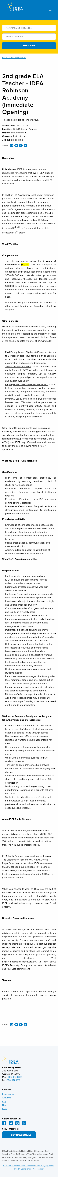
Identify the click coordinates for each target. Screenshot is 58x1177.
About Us (6, 1097)
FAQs (4, 1109)
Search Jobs (8, 1094)
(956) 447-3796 (13, 1080)
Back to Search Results (14, 57)
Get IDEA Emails (20, 1134)
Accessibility (38, 1169)
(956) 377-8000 (15, 1077)
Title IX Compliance (22, 1169)
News (4, 1105)
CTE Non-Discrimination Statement (19, 1165)
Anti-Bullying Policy (45, 1165)
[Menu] (50, 11)
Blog (4, 1101)
